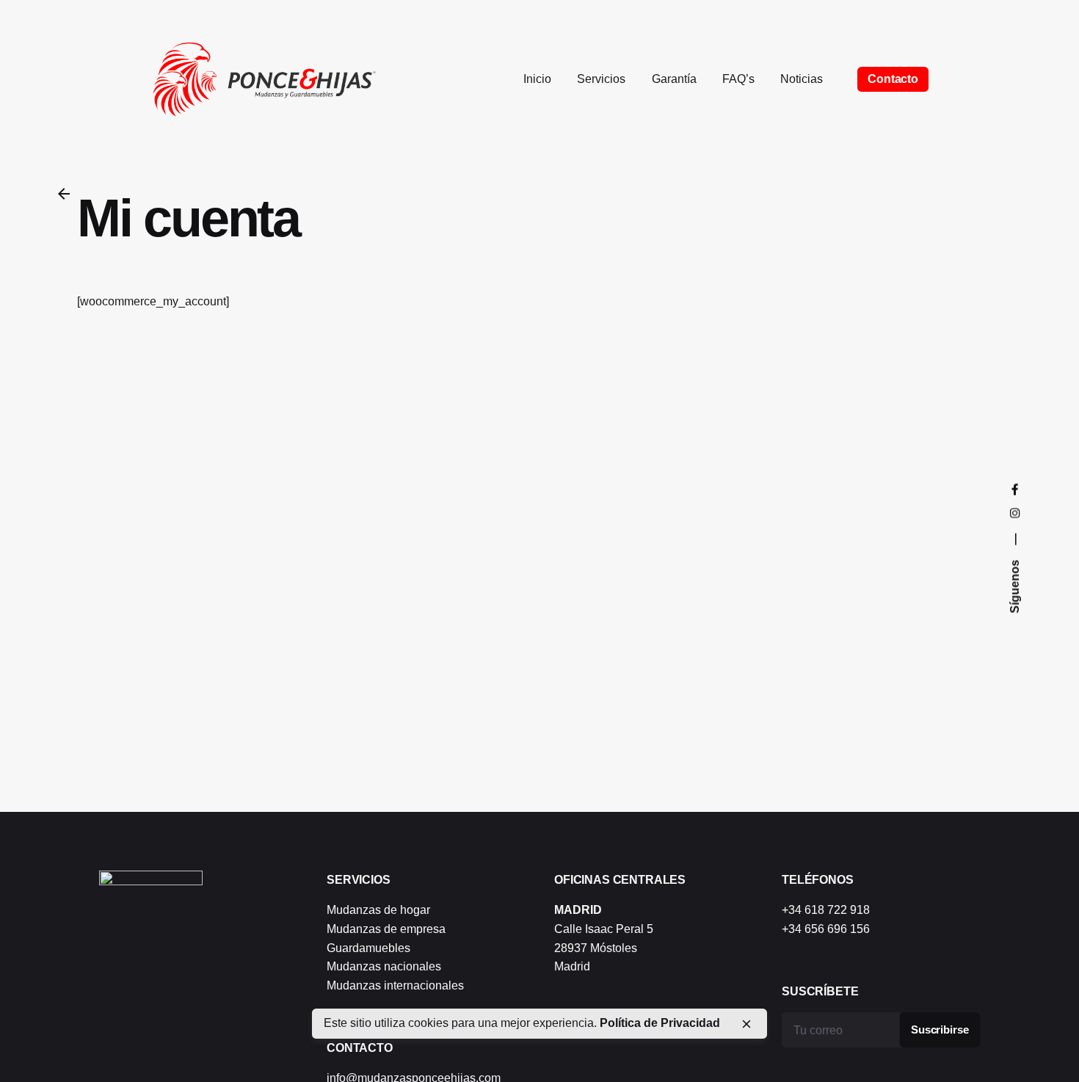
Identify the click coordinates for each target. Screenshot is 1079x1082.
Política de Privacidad (660, 1023)
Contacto (893, 79)
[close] (746, 1024)
